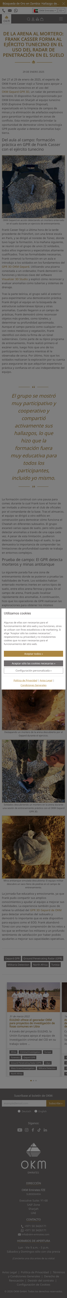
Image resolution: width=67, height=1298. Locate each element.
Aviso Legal (46, 680)
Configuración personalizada (33, 670)
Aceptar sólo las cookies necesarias (32, 663)
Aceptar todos (32, 653)
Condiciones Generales (33, 685)
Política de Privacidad (25, 680)
